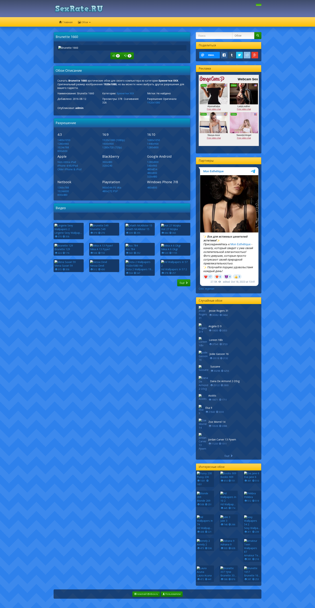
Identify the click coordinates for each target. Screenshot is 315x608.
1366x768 (63, 187)
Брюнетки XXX (125, 93)
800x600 (62, 151)
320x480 (152, 176)
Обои (85, 22)
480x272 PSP (110, 191)
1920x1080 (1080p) (113, 140)
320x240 (107, 165)
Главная (67, 22)
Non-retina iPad (66, 162)
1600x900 (108, 143)
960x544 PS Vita (111, 187)
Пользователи (173, 594)
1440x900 (153, 143)
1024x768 (63, 147)
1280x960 (63, 143)
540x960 (152, 165)
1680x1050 (153, 140)
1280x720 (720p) (112, 147)
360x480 (107, 162)
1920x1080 (153, 102)
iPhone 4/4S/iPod (67, 165)
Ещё (182, 282)
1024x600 (63, 191)
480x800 (152, 173)
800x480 (62, 195)
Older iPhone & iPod (69, 169)
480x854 (152, 169)
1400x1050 (63, 140)
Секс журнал (206, 288)
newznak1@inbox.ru (147, 594)
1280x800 (153, 147)
